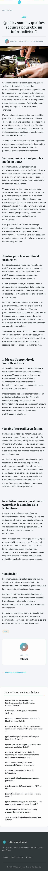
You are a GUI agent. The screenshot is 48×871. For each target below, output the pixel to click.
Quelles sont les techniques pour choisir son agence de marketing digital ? (23, 745)
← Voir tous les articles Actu (14, 672)
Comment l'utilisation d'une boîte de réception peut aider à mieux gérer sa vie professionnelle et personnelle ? (22, 754)
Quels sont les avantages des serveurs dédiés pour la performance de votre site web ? (23, 802)
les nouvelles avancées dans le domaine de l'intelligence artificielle (22, 719)
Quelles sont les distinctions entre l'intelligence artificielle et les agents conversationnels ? (20, 703)
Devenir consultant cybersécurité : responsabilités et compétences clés (19, 763)
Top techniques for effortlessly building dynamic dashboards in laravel (21, 810)
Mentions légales (17, 857)
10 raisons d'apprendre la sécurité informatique (19, 771)
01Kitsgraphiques (17, 842)
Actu (11, 10)
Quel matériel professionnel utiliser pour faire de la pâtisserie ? (22, 737)
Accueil (5, 10)
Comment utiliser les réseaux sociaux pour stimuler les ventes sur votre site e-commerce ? (24, 729)
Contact (29, 857)
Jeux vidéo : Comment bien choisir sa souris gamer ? (23, 795)
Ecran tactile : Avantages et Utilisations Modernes (21, 711)
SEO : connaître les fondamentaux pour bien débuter (23, 818)
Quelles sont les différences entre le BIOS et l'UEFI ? (23, 787)
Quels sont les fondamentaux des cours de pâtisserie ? (22, 779)
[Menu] (28, 2)
